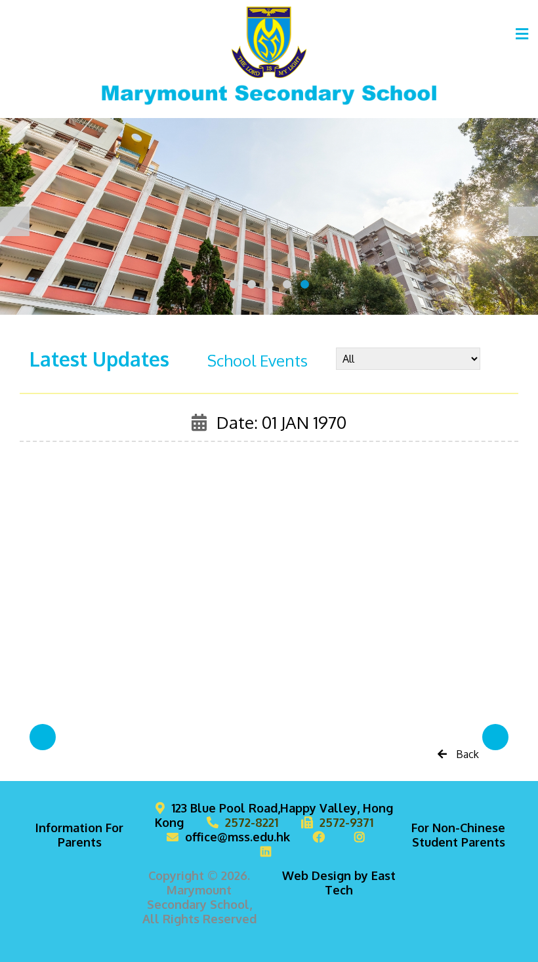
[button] (234, 284)
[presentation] (15, 221)
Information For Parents (79, 834)
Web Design (316, 875)
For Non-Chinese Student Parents (458, 834)
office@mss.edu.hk (237, 837)
